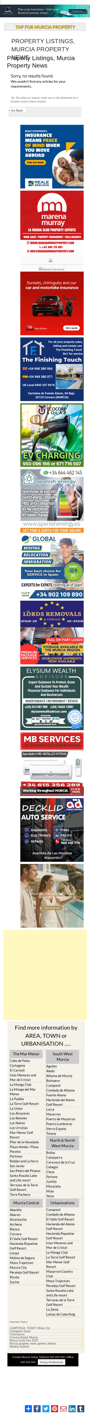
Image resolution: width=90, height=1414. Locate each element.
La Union (16, 1108)
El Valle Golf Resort (24, 1239)
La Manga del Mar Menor (23, 1091)
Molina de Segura (22, 1258)
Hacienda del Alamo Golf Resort (60, 1102)
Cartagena (17, 1065)
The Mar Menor (26, 1053)
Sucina (14, 1282)
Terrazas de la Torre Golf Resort (24, 1187)
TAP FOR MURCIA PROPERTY (45, 26)
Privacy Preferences (51, 1362)
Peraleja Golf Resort (24, 1272)
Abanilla (16, 1210)
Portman (16, 1156)
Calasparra (54, 1157)
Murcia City (18, 1267)
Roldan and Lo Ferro (24, 1161)
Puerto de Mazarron (60, 1119)
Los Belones (18, 1118)
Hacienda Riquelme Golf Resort (24, 1246)
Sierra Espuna (56, 1129)
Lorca (50, 1109)
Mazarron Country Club (59, 1273)
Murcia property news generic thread (32, 1343)
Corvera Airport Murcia (24, 1337)
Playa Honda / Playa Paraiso (24, 1149)
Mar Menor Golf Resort (21, 1135)
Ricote (14, 1277)
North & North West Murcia (62, 1143)
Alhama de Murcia (59, 1076)
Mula (50, 1191)
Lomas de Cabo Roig (60, 1314)
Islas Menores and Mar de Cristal (23, 1077)
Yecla (50, 1196)
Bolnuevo (53, 1080)
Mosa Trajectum (21, 1263)
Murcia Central (26, 1202)
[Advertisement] (45, 975)
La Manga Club (20, 1084)
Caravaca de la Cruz (60, 1162)
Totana (51, 1133)
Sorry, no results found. (32, 76)
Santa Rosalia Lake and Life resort (23, 1178)
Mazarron (53, 1114)
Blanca (15, 1229)
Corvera (16, 1234)
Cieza (50, 1172)
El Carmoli (17, 1070)
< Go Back (16, 110)
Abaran (15, 1215)
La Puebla (17, 1099)
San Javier (17, 1166)
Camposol (53, 1085)
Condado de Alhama (60, 1090)
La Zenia (52, 1309)
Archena (16, 1224)
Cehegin (52, 1167)
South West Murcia (63, 1056)
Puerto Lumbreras (59, 1124)
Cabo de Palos (20, 1061)
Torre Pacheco (20, 1194)
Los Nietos (17, 1123)
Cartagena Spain (20, 1331)
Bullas (50, 1152)
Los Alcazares (20, 1113)
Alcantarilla (18, 1219)
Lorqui (14, 1253)
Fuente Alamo (56, 1095)
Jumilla (51, 1181)
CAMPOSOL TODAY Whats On (30, 1328)
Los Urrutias (19, 1128)
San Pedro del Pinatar (25, 1171)
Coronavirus (17, 1334)
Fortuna (51, 1177)
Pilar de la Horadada (24, 1142)
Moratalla (53, 1186)
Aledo (50, 1071)
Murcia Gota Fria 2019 (24, 1340)
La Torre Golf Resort (24, 1104)
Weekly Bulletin (19, 1346)
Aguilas (51, 1066)
